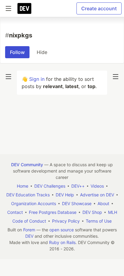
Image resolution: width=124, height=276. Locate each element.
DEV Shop (92, 212)
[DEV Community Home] (24, 8)
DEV (29, 236)
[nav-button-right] (116, 77)
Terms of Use (99, 221)
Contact (15, 212)
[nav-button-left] (8, 77)
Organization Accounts (33, 203)
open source (61, 229)
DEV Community (27, 164)
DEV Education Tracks (28, 194)
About (103, 203)
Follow (17, 52)
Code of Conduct (29, 221)
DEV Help (65, 194)
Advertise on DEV (97, 194)
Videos (97, 186)
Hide (42, 52)
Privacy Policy (66, 221)
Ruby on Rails (62, 242)
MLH (112, 212)
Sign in (37, 79)
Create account (99, 8)
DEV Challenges (49, 186)
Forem (29, 229)
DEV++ (78, 186)
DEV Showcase (76, 203)
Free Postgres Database (52, 212)
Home (22, 186)
